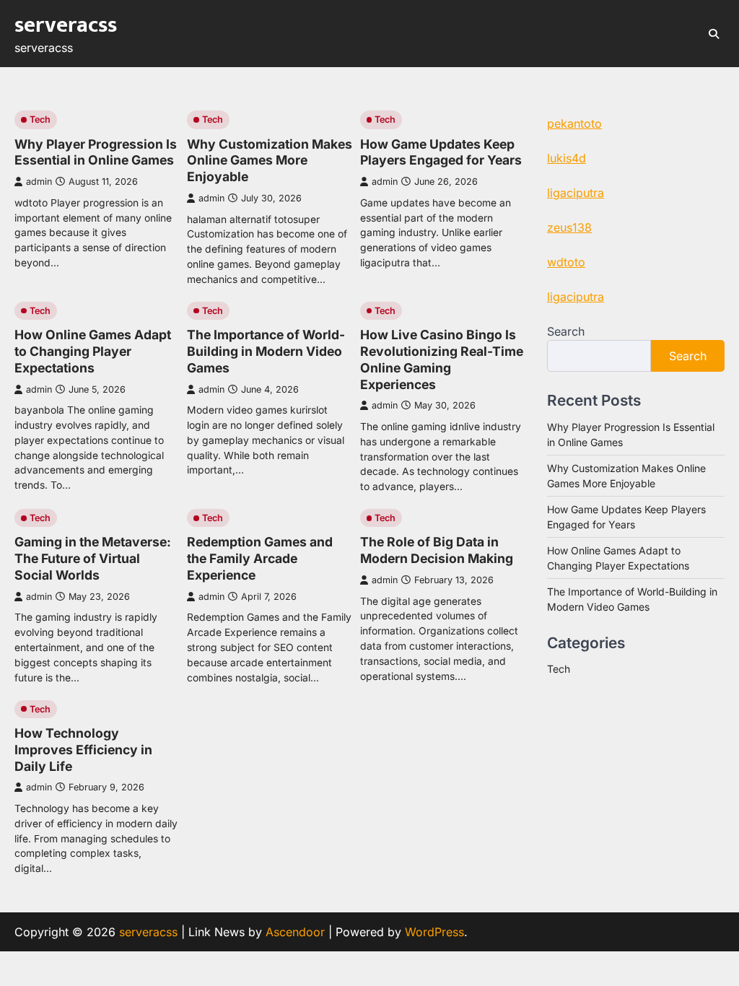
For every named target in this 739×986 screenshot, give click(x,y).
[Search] (714, 34)
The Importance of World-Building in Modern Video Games (266, 351)
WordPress (434, 932)
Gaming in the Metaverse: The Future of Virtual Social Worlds (92, 558)
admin (39, 181)
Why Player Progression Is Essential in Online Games (95, 152)
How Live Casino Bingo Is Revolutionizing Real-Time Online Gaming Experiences (441, 359)
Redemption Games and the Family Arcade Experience (260, 558)
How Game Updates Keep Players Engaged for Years (441, 152)
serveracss (65, 25)
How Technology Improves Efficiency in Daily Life (83, 749)
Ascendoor (295, 932)
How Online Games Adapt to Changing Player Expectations (92, 351)
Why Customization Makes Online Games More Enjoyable (269, 160)
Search (566, 331)
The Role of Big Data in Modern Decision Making (436, 550)
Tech (40, 119)
